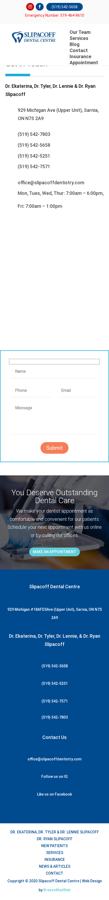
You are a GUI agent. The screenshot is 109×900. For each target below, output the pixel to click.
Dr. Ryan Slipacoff (54, 839)
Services (79, 38)
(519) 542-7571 (34, 166)
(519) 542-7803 (34, 134)
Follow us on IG (54, 776)
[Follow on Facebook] (40, 7)
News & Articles (54, 866)
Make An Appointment (54, 552)
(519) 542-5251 (34, 156)
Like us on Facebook (54, 794)
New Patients (54, 846)
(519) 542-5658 (65, 7)
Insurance (54, 859)
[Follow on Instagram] (30, 7)
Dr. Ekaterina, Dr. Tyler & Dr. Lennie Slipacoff (54, 832)
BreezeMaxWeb (56, 890)
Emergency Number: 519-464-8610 (54, 15)
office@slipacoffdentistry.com (51, 182)
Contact (54, 873)
